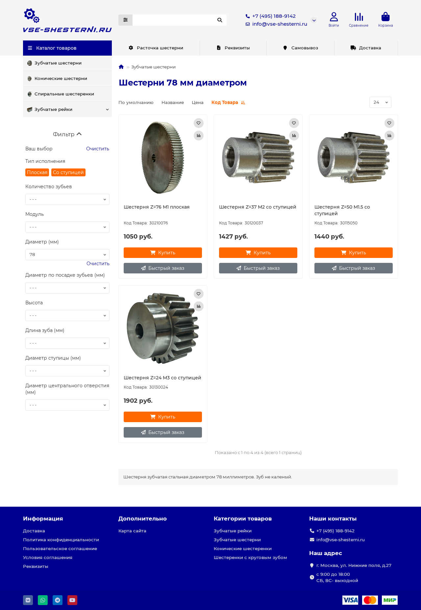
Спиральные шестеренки (64, 93)
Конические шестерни (61, 78)
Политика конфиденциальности (61, 539)
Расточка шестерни (160, 47)
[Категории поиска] (125, 20)
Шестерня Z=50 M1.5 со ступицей (342, 210)
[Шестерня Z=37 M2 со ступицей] (258, 157)
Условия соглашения (47, 557)
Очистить (97, 149)
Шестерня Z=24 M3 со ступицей (162, 378)
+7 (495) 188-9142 (274, 16)
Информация (43, 518)
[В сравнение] (199, 135)
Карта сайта (132, 530)
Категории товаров (243, 518)
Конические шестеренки (243, 548)
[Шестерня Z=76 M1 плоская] (163, 157)
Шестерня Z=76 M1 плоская (157, 207)
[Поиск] (219, 20)
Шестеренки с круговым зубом (250, 557)
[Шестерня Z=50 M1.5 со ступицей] (353, 157)
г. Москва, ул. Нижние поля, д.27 (353, 565)
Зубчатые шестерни (58, 62)
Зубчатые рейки (53, 109)
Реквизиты (237, 47)
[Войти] (334, 17)
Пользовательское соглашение (60, 548)
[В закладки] (199, 123)
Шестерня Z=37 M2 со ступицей (257, 207)
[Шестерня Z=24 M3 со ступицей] (163, 328)
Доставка (370, 47)
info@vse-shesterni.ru (279, 24)
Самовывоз (304, 47)
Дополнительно (142, 518)
